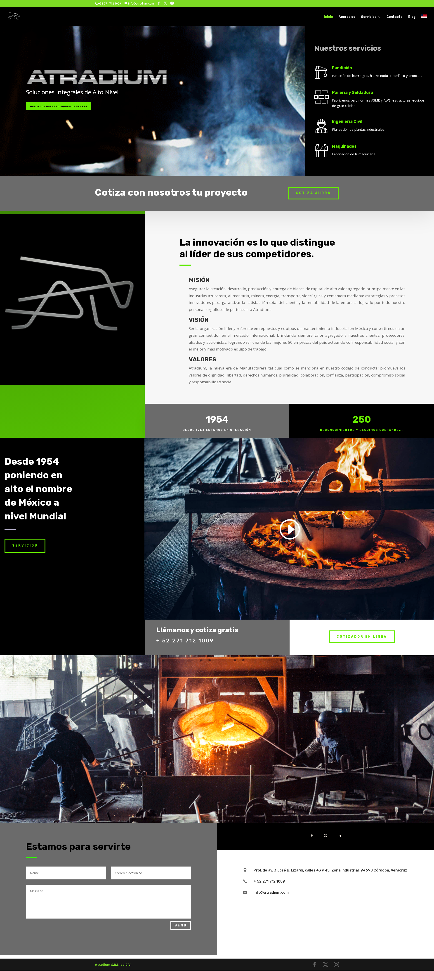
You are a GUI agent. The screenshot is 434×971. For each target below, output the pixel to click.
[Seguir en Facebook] (312, 835)
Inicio (328, 17)
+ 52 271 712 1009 (185, 640)
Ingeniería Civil (347, 121)
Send (181, 925)
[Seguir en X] (325, 835)
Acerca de (347, 17)
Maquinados (344, 146)
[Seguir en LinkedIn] (339, 835)
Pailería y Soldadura (352, 92)
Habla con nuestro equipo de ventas (58, 106)
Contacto (395, 17)
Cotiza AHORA (313, 193)
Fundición (342, 67)
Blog (411, 17)
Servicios (368, 17)
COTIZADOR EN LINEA (362, 637)
